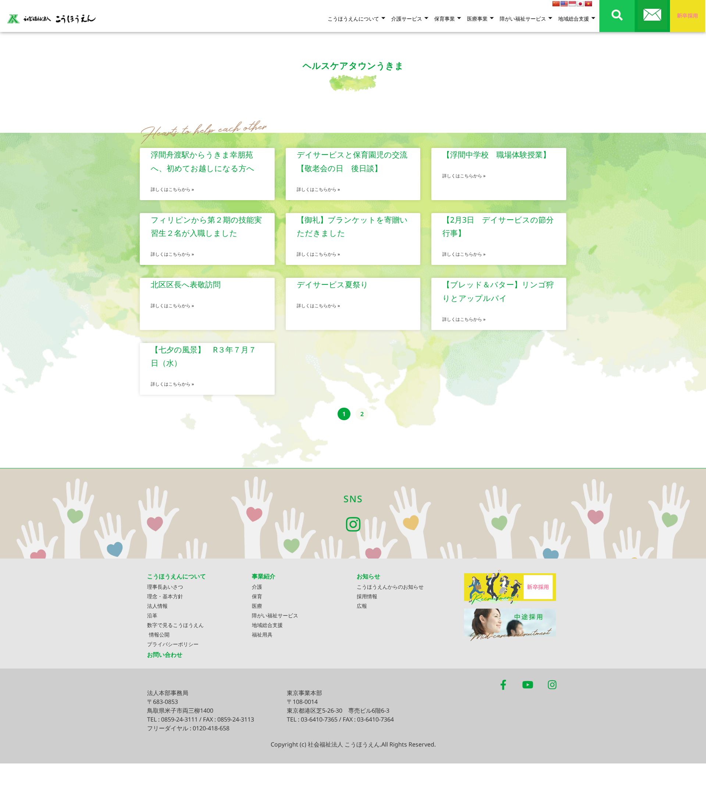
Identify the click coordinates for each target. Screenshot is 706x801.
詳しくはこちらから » (172, 189)
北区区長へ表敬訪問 (186, 284)
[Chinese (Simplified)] (556, 4)
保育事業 (444, 18)
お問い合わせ (164, 655)
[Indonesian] (572, 4)
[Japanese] (580, 4)
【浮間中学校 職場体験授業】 (496, 154)
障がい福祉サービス (523, 18)
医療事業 (477, 18)
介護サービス (406, 18)
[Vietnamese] (588, 4)
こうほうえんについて (353, 18)
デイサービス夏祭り (332, 284)
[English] (564, 4)
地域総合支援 (573, 18)
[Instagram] (353, 524)
